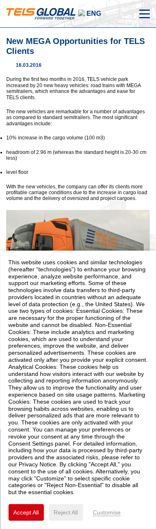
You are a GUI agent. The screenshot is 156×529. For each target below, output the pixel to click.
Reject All (66, 512)
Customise (107, 512)
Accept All (26, 512)
